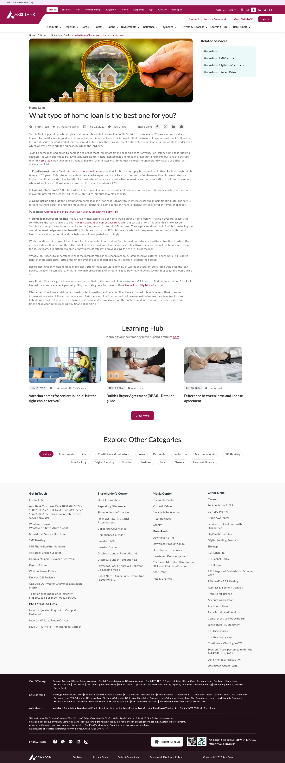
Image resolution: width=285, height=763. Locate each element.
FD (160, 681)
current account (109, 222)
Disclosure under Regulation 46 (117, 553)
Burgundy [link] (110, 9)
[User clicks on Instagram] (86, 741)
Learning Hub (218, 27)
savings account (85, 222)
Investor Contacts (109, 547)
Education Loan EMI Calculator (70, 701)
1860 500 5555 (38, 514)
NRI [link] (78, 9)
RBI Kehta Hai (216, 552)
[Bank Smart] (249, 27)
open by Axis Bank (182, 684)
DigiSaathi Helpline (220, 534)
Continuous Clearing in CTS (225, 643)
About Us (220, 9)
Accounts (52, 27)
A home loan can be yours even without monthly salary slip (80, 211)
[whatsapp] (247, 9)
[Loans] (117, 27)
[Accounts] (60, 27)
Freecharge (210, 708)
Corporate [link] (138, 9)
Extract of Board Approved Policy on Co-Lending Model (120, 567)
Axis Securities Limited (111, 708)
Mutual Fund (155, 684)
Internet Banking (203, 684)
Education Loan (62, 684)
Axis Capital (181, 708)
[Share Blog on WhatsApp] (181, 126)
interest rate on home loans (83, 171)
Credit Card (189, 681)
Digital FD (151, 681)
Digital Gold (140, 684)
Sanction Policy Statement (224, 624)
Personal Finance (203, 462)
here (176, 337)
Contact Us (36, 500)
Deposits (70, 27)
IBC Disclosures (218, 630)
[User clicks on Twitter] (62, 741)
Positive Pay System (220, 637)
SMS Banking (37, 540)
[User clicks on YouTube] (70, 741)
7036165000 (60, 527)
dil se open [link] (176, 9)
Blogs (43, 35)
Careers (213, 499)
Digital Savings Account (84, 681)
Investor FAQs (106, 541)
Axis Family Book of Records (228, 684)
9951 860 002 (67, 597)
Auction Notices (218, 606)
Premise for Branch (220, 593)
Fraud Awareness (219, 517)
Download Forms (163, 537)
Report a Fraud (170, 741)
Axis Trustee (166, 708)
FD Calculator (131, 694)
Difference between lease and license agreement (213, 398)
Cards (85, 27)
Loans (111, 27)
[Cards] (91, 27)
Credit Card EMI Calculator (189, 694)
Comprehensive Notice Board (226, 618)
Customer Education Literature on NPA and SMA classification (174, 564)
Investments (128, 27)
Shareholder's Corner (113, 493)
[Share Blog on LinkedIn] (173, 126)
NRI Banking (232, 454)
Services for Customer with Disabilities (225, 525)
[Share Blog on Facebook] (157, 126)
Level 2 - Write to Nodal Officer (48, 620)
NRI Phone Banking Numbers (47, 546)
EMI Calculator (165, 694)
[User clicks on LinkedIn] (78, 741)
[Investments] (138, 27)
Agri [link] (151, 9)
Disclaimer (78, 757)
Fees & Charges (162, 578)
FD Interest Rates (172, 681)
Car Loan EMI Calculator (144, 701)
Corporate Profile (164, 500)
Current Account (135, 681)
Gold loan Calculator (137, 698)
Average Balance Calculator (68, 694)
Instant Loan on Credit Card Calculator (226, 694)
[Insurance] (157, 27)
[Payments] (175, 27)
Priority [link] (124, 9)
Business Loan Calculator (163, 698)
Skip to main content (17, 2)
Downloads (160, 531)
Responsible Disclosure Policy (166, 757)
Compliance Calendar (111, 534)
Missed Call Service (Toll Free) (47, 534)
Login (263, 19)
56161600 (50, 597)
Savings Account (62, 681)
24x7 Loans (78, 684)
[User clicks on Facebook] (55, 741)
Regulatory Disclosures (112, 506)
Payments (167, 27)
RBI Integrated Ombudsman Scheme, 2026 (230, 573)
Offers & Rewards (193, 27)
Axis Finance (131, 708)
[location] (242, 9)
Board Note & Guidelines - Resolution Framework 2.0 (121, 577)
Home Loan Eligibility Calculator (145, 285)
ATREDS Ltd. (196, 708)
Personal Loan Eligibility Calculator (106, 698)
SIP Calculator (198, 701)
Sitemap (213, 546)
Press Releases (162, 518)
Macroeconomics (206, 454)
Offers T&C (160, 572)
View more (142, 415)
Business (146, 462)
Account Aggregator (220, 599)
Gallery (157, 524)
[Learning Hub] (229, 27)
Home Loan (211, 51)
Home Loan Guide (60, 35)
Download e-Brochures (167, 550)
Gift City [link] (162, 9)
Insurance (148, 27)
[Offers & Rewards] (206, 27)
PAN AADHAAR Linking (223, 581)
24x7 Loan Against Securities (101, 684)
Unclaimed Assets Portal (223, 665)
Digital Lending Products (223, 540)
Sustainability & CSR (220, 505)
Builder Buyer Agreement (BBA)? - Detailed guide (141, 398)
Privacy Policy (100, 757)
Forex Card (60, 688)
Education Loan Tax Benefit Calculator (109, 701)
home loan (45, 160)
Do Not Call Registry (42, 577)
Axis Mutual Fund (87, 708)
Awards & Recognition (167, 512)
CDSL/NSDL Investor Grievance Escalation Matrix (55, 585)
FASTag (167, 684)
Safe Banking (78, 462)
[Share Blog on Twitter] (165, 126)
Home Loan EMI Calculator (221, 58)
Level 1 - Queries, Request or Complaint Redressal (53, 612)
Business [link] (66, 9)
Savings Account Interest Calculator (103, 694)
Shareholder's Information (114, 512)
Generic (180, 462)
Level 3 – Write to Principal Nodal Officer (55, 626)
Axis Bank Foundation (65, 708)
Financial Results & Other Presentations (113, 520)
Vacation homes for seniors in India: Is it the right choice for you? (63, 398)
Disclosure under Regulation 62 (117, 559)
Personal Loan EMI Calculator (70, 698)
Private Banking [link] (92, 9)
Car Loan (218, 681)
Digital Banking (104, 462)
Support (194, 19)
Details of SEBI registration (225, 659)
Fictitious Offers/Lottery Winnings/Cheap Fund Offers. (75, 728)
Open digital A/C (243, 19)
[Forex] (104, 27)
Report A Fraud (38, 565)
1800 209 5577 (71, 506)
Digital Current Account (111, 681)
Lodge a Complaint (215, 19)
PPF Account (125, 684)
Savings (46, 454)
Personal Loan (204, 681)
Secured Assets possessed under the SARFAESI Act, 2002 (230, 651)
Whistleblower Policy (42, 571)
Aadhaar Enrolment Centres (225, 587)
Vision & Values (162, 506)
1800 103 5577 (38, 510)
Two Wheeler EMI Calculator (174, 701)
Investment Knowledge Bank (170, 556)
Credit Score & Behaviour (114, 454)
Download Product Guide (169, 543)
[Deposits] (78, 27)
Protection (180, 454)
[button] (233, 10)
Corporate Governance (112, 528)
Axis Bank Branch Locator (45, 552)
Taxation (127, 462)
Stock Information (109, 500)
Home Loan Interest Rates (220, 72)
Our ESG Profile (218, 511)
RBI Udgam (215, 565)
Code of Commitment (129, 757)
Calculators (36, 694)
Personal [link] (52, 9)
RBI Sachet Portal (219, 558)
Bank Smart (240, 27)
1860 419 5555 (71, 510)
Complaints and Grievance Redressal (52, 558)
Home (32, 35)
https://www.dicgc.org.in (222, 743)
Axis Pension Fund (149, 708)
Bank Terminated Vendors (224, 612)
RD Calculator (148, 694)
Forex (98, 27)
